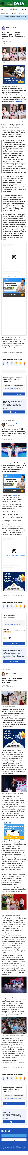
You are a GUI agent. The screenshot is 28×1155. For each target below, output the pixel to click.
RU (23, 9)
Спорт (3, 420)
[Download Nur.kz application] (14, 3)
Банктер (8, 669)
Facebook (16, 126)
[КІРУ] (25, 9)
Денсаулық (4, 13)
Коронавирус (14, 13)
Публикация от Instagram (14, 276)
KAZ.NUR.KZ (20, 101)
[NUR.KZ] (14, 9)
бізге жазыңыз (19, 352)
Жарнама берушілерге (14, 1140)
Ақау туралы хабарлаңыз (14, 1135)
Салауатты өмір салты (14, 23)
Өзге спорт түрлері (10, 420)
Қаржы (3, 669)
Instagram (15, 412)
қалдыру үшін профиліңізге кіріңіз (13, 388)
